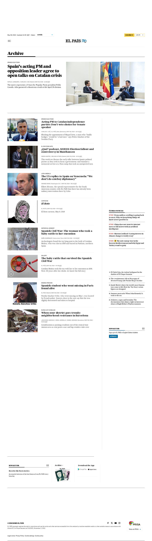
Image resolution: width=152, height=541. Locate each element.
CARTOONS (44, 201)
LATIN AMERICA (46, 173)
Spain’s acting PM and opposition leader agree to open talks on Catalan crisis (34, 71)
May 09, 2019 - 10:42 (74, 131)
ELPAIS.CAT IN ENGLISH (48, 310)
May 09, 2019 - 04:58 (71, 238)
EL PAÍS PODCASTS (47, 146)
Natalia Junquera (13, 82)
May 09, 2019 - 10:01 (74, 156)
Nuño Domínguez (46, 238)
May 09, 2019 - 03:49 (58, 293)
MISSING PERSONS (46, 283)
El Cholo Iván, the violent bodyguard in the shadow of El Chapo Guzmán (126, 273)
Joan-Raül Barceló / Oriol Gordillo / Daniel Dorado (59, 320)
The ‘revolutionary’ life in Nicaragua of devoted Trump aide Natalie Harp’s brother (126, 280)
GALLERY (44, 255)
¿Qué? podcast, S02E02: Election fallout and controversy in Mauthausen (67, 150)
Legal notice (11, 535)
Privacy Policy (20, 535)
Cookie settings (29, 535)
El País (54, 131)
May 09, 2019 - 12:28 (42, 82)
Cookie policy (39, 535)
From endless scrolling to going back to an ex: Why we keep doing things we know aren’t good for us (126, 217)
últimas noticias (116, 211)
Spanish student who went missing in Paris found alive (67, 287)
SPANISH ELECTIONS (13, 62)
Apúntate (113, 336)
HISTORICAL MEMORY (48, 228)
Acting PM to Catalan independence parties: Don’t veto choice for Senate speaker (63, 125)
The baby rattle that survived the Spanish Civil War (66, 259)
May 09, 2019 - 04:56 (54, 265)
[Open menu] (9, 41)
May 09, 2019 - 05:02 (54, 208)
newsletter (114, 329)
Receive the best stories (19, 471)
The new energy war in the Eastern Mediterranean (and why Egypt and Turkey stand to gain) (126, 243)
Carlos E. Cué (24, 82)
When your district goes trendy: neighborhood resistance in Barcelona (64, 314)
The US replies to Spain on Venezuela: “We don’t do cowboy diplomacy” (67, 177)
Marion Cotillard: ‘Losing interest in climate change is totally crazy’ (126, 235)
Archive (58, 465)
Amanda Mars (45, 183)
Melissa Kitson (56, 156)
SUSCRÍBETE (129, 35)
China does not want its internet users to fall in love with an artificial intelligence (124, 226)
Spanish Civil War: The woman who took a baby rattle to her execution (66, 232)
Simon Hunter (45, 156)
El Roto (45, 204)
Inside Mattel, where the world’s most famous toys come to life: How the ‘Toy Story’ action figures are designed (127, 287)
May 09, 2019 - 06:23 (69, 183)
